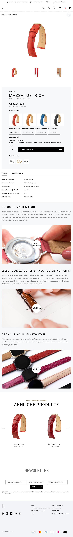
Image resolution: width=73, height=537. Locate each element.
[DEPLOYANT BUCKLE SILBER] (12, 161)
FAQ (50, 2)
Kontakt (55, 510)
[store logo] (70, 8)
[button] (14, 72)
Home (3, 14)
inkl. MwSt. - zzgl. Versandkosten (18, 106)
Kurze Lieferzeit (38, 2)
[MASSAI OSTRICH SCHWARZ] (57, 119)
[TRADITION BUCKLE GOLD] (19, 161)
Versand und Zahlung (40, 508)
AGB (33, 513)
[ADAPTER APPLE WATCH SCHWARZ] (26, 161)
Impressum (56, 508)
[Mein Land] (65, 7)
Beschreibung (17, 173)
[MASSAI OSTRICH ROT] (15, 119)
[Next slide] (62, 118)
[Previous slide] (5, 428)
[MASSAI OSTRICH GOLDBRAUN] (29, 119)
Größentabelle (13, 137)
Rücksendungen (38, 510)
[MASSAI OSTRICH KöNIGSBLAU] (43, 119)
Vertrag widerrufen (60, 513)
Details (5, 173)
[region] (36, 2)
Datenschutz (66, 491)
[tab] (5, 173)
